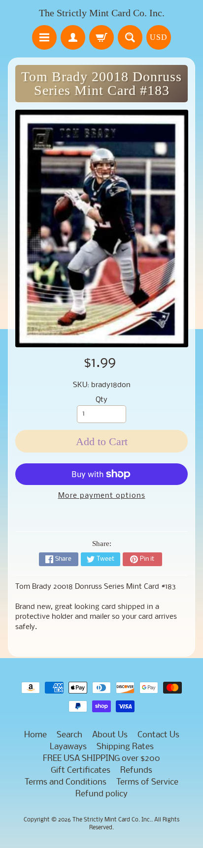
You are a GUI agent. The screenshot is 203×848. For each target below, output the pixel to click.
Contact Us (158, 735)
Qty (101, 400)
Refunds (136, 770)
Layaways (68, 747)
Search (69, 735)
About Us (110, 735)
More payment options (101, 496)
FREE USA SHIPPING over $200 (101, 758)
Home (35, 735)
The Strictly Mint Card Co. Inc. (102, 13)
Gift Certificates (80, 770)
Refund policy (101, 794)
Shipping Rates (125, 747)
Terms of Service (147, 782)
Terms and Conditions (65, 782)
